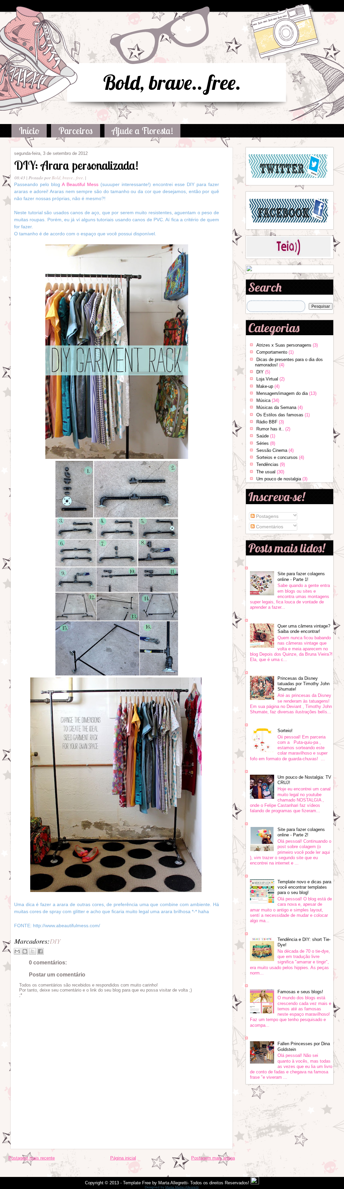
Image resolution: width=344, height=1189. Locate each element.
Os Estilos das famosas (279, 414)
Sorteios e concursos (277, 457)
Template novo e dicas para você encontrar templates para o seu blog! (304, 887)
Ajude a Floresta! (142, 130)
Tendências (267, 464)
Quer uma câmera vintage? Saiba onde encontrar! (303, 628)
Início (29, 130)
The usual (265, 471)
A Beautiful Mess (80, 184)
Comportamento (271, 352)
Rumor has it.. (270, 428)
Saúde (262, 435)
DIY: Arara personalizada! (76, 165)
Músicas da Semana (276, 407)
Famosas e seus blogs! (300, 991)
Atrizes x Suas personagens (283, 345)
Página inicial (123, 1158)
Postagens (266, 516)
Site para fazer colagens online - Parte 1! (301, 576)
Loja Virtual (267, 378)
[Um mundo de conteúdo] (249, 269)
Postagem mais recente (31, 1158)
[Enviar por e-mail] (17, 951)
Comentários (269, 526)
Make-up (264, 386)
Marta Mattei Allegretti (182, 1187)
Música (263, 400)
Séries (262, 443)
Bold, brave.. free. (172, 82)
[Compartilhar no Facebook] (40, 951)
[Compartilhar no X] (32, 951)
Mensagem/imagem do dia (282, 393)
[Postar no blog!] (25, 951)
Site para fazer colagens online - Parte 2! (301, 832)
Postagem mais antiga (213, 1158)
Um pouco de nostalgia (278, 478)
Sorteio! (285, 730)
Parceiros (75, 130)
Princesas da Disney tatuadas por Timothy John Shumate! (303, 684)
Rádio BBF (266, 421)
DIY (55, 941)
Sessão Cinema (271, 450)
